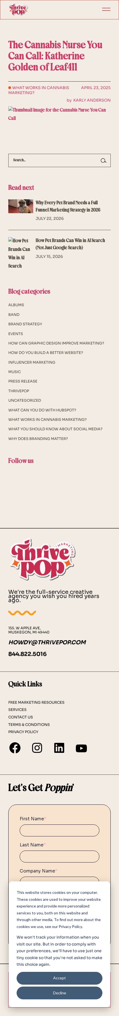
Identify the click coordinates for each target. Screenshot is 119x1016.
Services (17, 710)
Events (15, 333)
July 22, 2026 (50, 218)
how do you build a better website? (45, 352)
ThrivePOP (18, 391)
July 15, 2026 (49, 256)
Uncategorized (24, 400)
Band (13, 314)
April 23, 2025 (96, 87)
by (89, 100)
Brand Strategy (25, 324)
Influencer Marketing (31, 362)
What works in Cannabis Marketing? (38, 90)
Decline (59, 992)
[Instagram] (37, 748)
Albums (16, 305)
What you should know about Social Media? (55, 429)
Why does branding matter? (38, 438)
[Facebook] (15, 748)
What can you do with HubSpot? (42, 410)
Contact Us (20, 717)
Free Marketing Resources (36, 702)
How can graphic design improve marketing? (56, 343)
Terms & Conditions (29, 725)
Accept (59, 977)
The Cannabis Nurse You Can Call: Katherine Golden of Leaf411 (55, 57)
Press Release (22, 381)
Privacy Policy (23, 732)
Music (14, 371)
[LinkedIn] (59, 748)
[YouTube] (81, 748)
